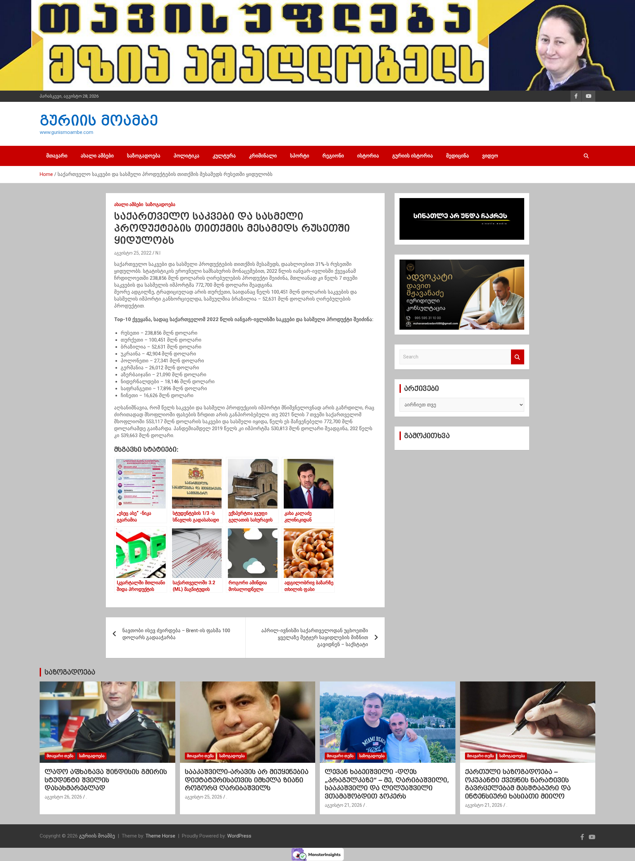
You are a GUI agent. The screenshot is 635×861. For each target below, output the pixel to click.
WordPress (239, 836)
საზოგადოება (143, 156)
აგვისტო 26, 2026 (63, 797)
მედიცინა (457, 156)
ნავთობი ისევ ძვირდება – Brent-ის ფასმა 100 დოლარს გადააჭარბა (176, 634)
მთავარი (56, 156)
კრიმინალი (263, 156)
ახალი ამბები (97, 156)
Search (517, 356)
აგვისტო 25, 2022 (132, 253)
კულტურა (224, 156)
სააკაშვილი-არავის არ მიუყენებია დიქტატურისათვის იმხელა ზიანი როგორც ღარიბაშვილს (247, 780)
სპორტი (299, 156)
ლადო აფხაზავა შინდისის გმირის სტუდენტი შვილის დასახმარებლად (106, 780)
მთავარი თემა (60, 756)
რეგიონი (333, 156)
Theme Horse (160, 836)
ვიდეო (490, 156)
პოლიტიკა (186, 156)
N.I (157, 253)
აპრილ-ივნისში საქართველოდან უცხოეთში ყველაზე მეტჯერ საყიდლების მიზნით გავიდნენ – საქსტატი (314, 637)
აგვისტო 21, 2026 (343, 805)
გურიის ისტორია (412, 156)
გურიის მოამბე (99, 120)
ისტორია (368, 156)
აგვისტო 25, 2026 (203, 797)
